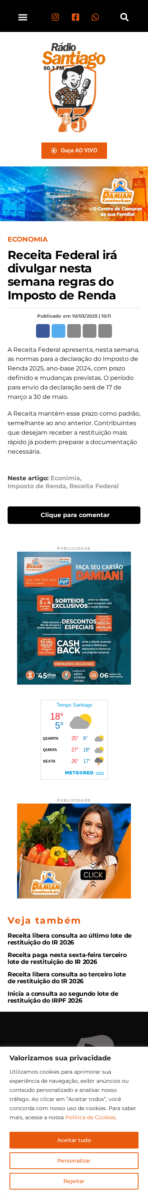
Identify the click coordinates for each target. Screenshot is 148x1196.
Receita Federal (94, 486)
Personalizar (74, 1160)
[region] (74, 1121)
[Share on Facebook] (43, 331)
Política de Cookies (90, 1117)
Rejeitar (74, 1181)
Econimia (65, 478)
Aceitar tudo (74, 1140)
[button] (23, 16)
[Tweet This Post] (58, 331)
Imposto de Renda (37, 486)
